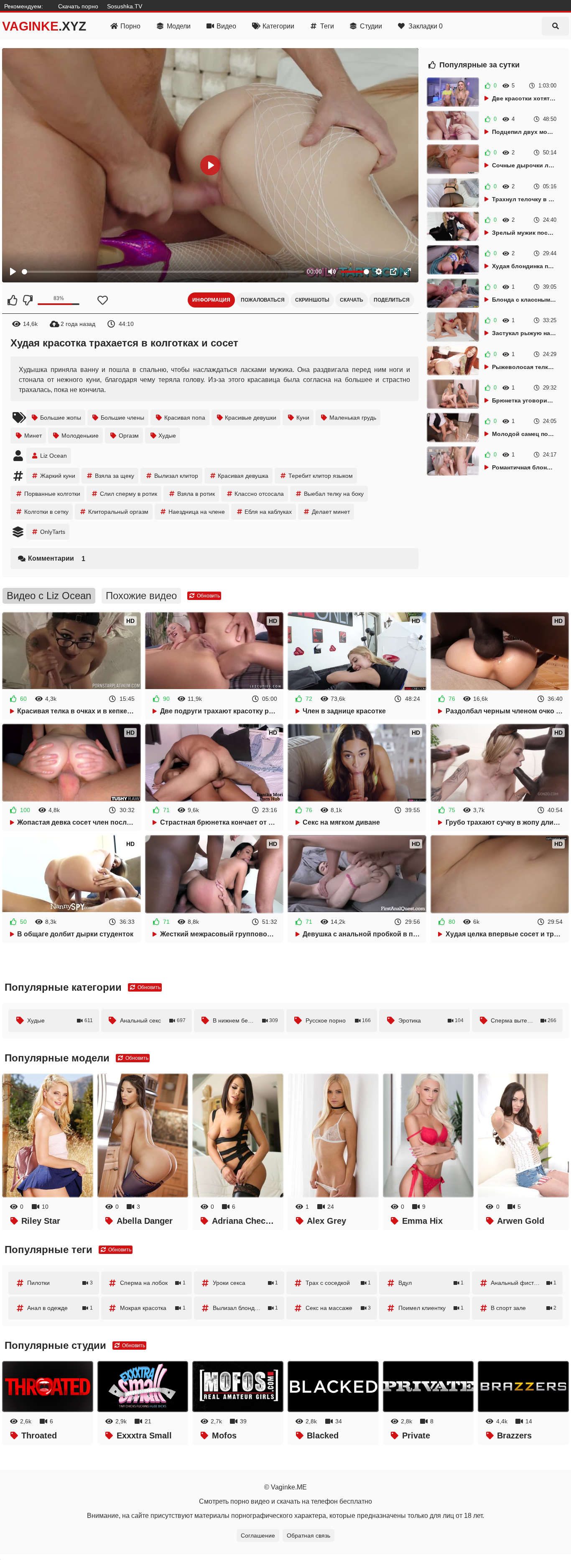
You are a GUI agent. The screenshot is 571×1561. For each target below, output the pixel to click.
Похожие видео (141, 595)
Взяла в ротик (196, 493)
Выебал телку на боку (334, 493)
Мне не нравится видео (27, 300)
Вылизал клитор (176, 475)
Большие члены (122, 417)
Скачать (351, 300)
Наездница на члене (196, 511)
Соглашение (258, 1535)
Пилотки (60, 1282)
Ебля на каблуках (268, 511)
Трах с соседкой (338, 1282)
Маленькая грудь (352, 417)
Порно (130, 26)
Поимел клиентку (431, 1308)
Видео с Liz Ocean (49, 595)
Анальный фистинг (523, 1282)
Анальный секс (153, 1020)
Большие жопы (60, 417)
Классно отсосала (259, 493)
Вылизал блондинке (245, 1308)
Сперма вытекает (523, 1020)
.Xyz (44, 26)
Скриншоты (312, 300)
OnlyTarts (52, 531)
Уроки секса (245, 1282)
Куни (302, 417)
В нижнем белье (245, 1020)
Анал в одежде (60, 1308)
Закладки (425, 26)
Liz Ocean (53, 455)
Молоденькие (80, 435)
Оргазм (129, 435)
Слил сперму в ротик (128, 493)
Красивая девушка (243, 475)
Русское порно (338, 1020)
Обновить (208, 596)
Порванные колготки (52, 493)
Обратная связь (308, 1535)
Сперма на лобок (153, 1282)
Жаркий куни (57, 475)
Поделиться (392, 300)
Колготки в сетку (46, 511)
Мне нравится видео (12, 300)
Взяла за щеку (114, 475)
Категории (278, 26)
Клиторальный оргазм (118, 511)
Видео (226, 26)
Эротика (431, 1020)
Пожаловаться (263, 300)
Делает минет (331, 511)
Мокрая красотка (153, 1308)
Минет (33, 435)
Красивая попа (184, 417)
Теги (327, 26)
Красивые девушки (250, 417)
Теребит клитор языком (320, 475)
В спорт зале (523, 1308)
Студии (371, 26)
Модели (179, 26)
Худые (167, 435)
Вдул (431, 1282)
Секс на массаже (338, 1308)
